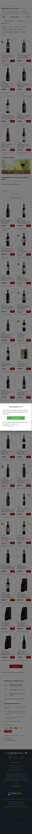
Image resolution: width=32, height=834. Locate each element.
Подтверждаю (15, 418)
